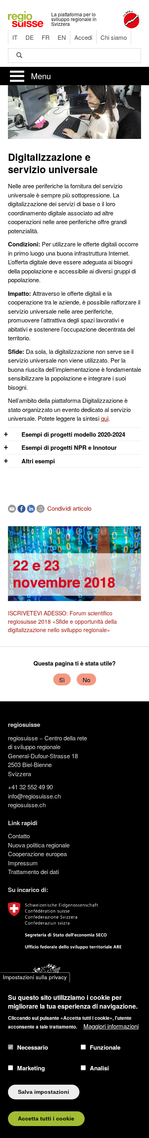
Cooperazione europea (37, 853)
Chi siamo (114, 37)
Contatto (19, 836)
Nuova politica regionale (39, 845)
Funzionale (105, 1047)
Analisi (99, 1068)
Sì (62, 679)
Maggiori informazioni (111, 1026)
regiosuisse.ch (27, 804)
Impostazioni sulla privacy (35, 977)
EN (62, 37)
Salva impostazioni (43, 1092)
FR (46, 37)
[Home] (25, 18)
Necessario (32, 1047)
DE (29, 37)
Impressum (23, 863)
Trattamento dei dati (33, 871)
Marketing (31, 1068)
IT (14, 37)
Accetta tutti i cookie (46, 1119)
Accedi (83, 37)
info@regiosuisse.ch (34, 796)
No (86, 679)
